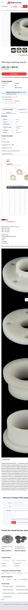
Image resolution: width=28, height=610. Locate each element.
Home (2, 10)
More (2, 599)
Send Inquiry (14, 74)
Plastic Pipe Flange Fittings (9, 593)
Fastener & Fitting (24, 10)
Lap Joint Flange (23, 579)
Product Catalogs (22, 560)
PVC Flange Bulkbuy (7, 596)
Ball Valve (3, 563)
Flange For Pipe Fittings (8, 589)
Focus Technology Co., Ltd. (18, 604)
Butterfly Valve (18, 563)
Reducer (9, 579)
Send (14, 522)
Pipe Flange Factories (20, 586)
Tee (3, 579)
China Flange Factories (8, 586)
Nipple (15, 579)
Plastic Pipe (17, 566)
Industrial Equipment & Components (12, 10)
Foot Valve (3, 566)
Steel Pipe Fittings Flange (21, 589)
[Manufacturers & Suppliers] (14, 2)
